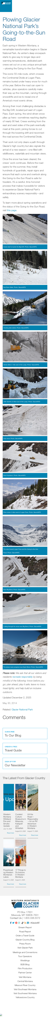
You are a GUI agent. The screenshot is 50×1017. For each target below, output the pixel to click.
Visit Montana (25, 977)
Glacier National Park (22, 709)
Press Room (25, 943)
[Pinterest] (16, 923)
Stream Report (25, 927)
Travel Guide (13, 749)
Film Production (25, 968)
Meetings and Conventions (25, 952)
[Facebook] (10, 923)
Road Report (25, 931)
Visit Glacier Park (25, 947)
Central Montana (25, 981)
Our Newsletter (15, 764)
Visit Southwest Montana (25, 993)
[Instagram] (19, 923)
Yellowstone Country (25, 997)
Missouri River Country (25, 985)
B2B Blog (25, 964)
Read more (10, 833)
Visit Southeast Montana (25, 989)
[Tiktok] (22, 923)
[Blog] (25, 923)
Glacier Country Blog (25, 939)
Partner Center (25, 972)
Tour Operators (25, 956)
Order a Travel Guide (25, 935)
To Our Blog (13, 734)
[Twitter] (13, 923)
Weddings (25, 960)
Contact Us (16, 917)
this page (11, 210)
